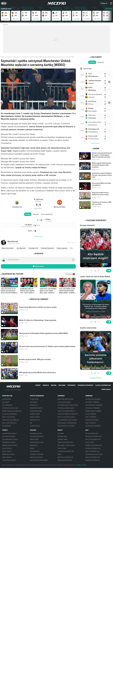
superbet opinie (62, 439)
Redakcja (46, 385)
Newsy (9, 57)
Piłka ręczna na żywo (36, 436)
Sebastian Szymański (47, 248)
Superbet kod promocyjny (93, 445)
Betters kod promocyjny (65, 457)
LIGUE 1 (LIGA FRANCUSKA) (9, 423)
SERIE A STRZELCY (7, 451)
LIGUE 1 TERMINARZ (90, 423)
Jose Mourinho (21, 248)
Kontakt (38, 385)
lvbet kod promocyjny (92, 451)
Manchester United (7, 248)
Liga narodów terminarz (93, 426)
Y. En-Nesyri (28, 225)
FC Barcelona (34, 399)
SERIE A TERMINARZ (90, 417)
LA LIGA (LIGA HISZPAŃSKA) (9, 414)
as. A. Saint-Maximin (26, 226)
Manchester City (35, 420)
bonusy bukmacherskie (65, 460)
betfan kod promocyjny (92, 448)
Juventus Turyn (35, 426)
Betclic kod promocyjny (93, 439)
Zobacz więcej (95, 143)
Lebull (59, 454)
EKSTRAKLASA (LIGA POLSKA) (10, 408)
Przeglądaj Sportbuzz (95, 378)
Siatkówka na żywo (36, 433)
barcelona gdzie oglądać (65, 399)
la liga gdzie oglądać (64, 402)
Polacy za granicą (62, 248)
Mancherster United (36, 408)
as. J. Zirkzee (48, 221)
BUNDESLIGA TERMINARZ (92, 420)
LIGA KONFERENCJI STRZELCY (10, 439)
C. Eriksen (48, 219)
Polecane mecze (35, 451)
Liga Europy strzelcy (8, 436)
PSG (31, 423)
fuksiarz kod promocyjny (66, 451)
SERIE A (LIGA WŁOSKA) (8, 417)
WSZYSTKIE (108, 9)
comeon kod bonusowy (92, 460)
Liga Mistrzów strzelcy (9, 433)
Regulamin (62, 385)
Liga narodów (6, 426)
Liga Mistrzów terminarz (93, 399)
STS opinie (61, 433)
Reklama (53, 385)
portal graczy (106, 389)
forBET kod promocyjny (65, 442)
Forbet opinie (62, 448)
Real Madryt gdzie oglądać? (66, 445)
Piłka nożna (16, 57)
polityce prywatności (82, 465)
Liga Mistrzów (6, 399)
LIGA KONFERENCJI (7, 405)
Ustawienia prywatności (85, 385)
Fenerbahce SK (33, 248)
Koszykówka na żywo (36, 442)
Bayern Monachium (36, 411)
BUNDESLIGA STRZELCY (8, 454)
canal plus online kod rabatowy (68, 414)
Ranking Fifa (34, 445)
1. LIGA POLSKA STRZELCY (9, 460)
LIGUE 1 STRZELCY (7, 457)
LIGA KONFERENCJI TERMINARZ (93, 405)
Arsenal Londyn (35, 414)
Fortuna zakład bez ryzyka (94, 454)
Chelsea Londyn (35, 417)
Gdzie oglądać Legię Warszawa (67, 423)
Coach (30, 231)
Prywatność (71, 385)
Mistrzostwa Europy (36, 457)
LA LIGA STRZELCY (7, 448)
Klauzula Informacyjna (103, 385)
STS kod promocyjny (91, 433)
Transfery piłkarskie (36, 454)
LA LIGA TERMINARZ (90, 414)
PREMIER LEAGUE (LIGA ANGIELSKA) (11, 411)
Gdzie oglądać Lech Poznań (66, 426)
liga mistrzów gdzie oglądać (39, 460)
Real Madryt (34, 402)
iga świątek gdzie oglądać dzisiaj (68, 405)
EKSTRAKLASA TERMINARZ (92, 408)
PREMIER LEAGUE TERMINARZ (93, 411)
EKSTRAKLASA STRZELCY (9, 442)
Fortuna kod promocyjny (93, 436)
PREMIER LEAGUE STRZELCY (9, 445)
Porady (32, 448)
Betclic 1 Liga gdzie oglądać (66, 417)
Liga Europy (5, 402)
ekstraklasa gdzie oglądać (66, 408)
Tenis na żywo (34, 439)
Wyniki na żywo (6, 9)
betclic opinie (89, 442)
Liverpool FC (34, 405)
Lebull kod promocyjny (92, 457)
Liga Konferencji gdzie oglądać (67, 420)
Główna (3, 57)
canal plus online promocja (66, 411)
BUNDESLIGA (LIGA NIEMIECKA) (10, 420)
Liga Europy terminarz (92, 402)
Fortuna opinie (62, 436)
